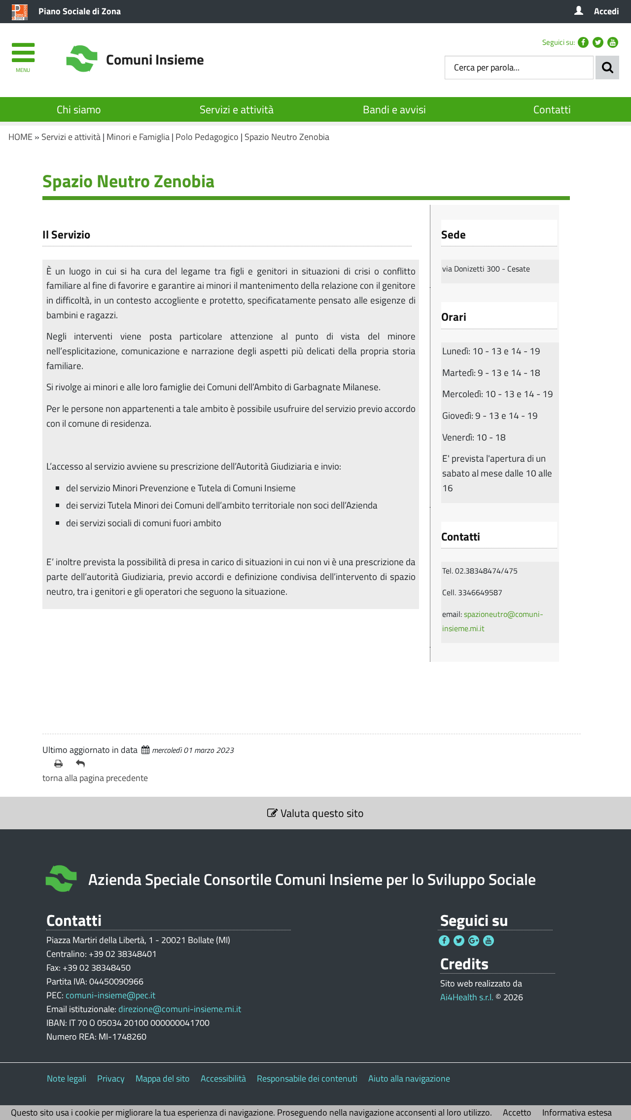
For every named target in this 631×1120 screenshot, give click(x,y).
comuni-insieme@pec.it (110, 995)
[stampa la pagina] (61, 764)
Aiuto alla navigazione (409, 1078)
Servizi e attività (237, 109)
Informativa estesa (577, 1112)
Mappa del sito (163, 1078)
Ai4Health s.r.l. (466, 997)
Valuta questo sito (321, 813)
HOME (20, 136)
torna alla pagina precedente (95, 777)
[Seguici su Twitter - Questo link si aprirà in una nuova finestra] (598, 42)
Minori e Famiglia (138, 136)
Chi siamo (79, 109)
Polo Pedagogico (207, 136)
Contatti (552, 109)
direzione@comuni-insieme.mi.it (179, 1009)
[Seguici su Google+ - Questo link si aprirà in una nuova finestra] (473, 940)
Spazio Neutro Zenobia (287, 136)
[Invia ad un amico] (83, 764)
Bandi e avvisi (394, 109)
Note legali (66, 1078)
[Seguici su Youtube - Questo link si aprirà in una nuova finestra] (612, 42)
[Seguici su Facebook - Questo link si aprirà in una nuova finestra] (583, 42)
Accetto (517, 1112)
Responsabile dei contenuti (307, 1078)
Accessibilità (223, 1078)
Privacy (111, 1078)
